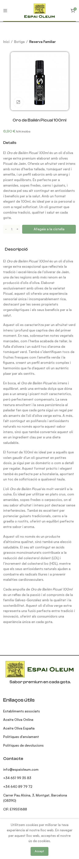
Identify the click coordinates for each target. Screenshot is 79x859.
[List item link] (39, 769)
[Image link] (39, 669)
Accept (39, 851)
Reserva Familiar (42, 42)
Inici (6, 42)
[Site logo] (39, 10)
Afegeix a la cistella (49, 229)
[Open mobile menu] (5, 10)
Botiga (19, 42)
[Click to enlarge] (18, 102)
